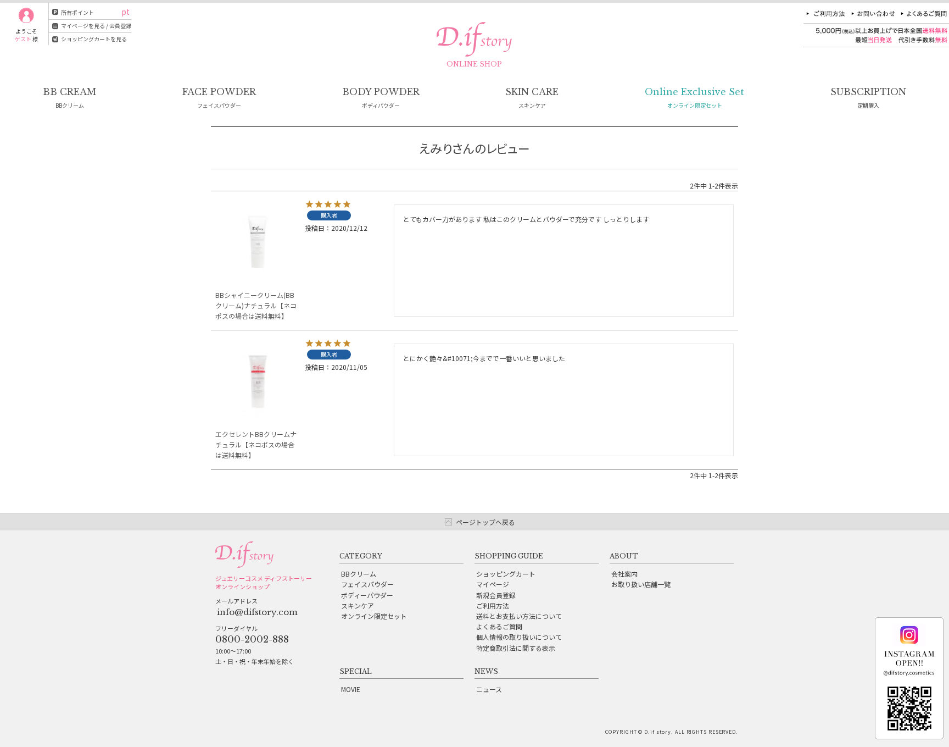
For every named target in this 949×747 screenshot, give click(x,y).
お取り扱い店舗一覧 (641, 584)
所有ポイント (77, 12)
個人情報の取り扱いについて (519, 636)
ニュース (489, 689)
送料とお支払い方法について (519, 616)
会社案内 (624, 573)
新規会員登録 (496, 595)
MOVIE (350, 689)
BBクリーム (358, 573)
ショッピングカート (505, 573)
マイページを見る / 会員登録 (96, 25)
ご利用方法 (492, 605)
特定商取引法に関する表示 (515, 647)
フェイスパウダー (367, 584)
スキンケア (357, 605)
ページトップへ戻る (485, 522)
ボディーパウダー (367, 595)
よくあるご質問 (499, 626)
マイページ (492, 584)
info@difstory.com (257, 612)
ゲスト (23, 39)
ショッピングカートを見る (94, 39)
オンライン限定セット (374, 616)
